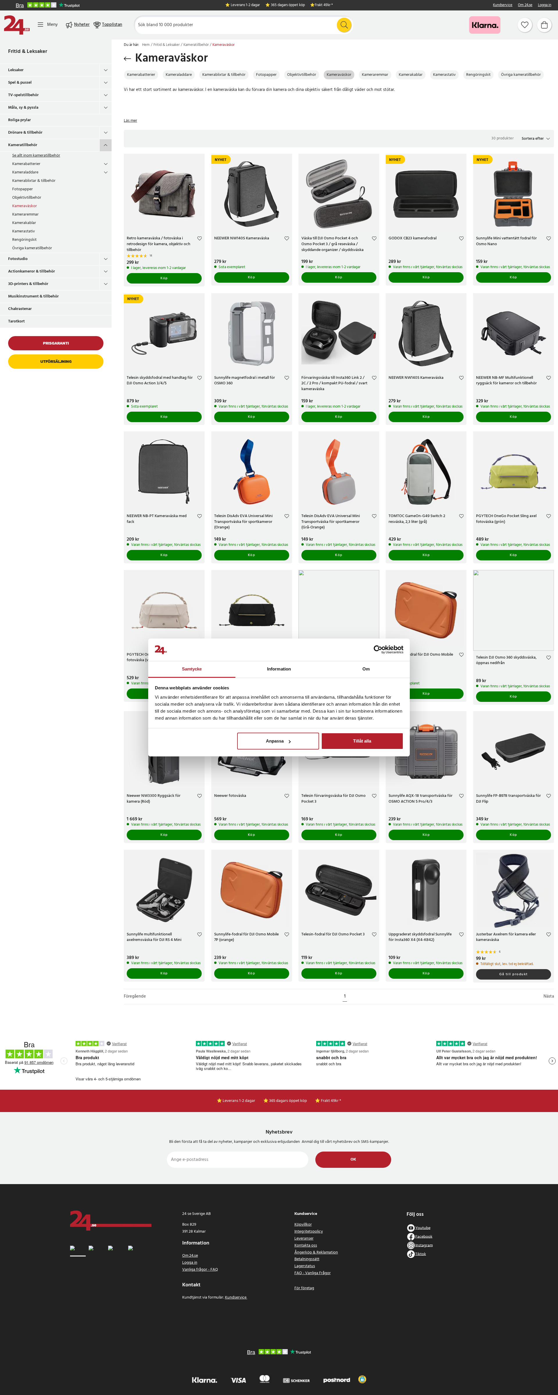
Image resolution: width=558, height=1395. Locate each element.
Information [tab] (279, 668)
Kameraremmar (25, 214)
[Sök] (344, 25)
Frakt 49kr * (324, 5)
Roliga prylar (19, 120)
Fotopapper (22, 189)
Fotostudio (18, 259)
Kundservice (502, 5)
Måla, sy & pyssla (23, 107)
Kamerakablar (24, 223)
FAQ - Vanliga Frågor (312, 1273)
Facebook (423, 1236)
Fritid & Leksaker (27, 51)
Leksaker (16, 70)
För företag (304, 1288)
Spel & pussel (20, 82)
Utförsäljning (55, 361)
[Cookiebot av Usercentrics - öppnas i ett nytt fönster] (378, 649)
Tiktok (420, 1254)
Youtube (422, 1227)
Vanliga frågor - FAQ (200, 1269)
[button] (536, 138)
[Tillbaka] (127, 59)
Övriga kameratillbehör (32, 248)
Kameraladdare (25, 172)
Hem (146, 45)
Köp (164, 278)
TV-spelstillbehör (23, 95)
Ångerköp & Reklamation (316, 1252)
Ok (353, 1159)
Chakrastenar (20, 309)
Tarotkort (16, 321)
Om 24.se (525, 5)
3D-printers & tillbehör (28, 284)
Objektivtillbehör (26, 197)
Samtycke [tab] (192, 668)
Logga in (544, 5)
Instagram (424, 1245)
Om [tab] (366, 668)
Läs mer (130, 120)
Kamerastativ (23, 231)
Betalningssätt (306, 1259)
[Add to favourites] (199, 239)
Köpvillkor (303, 1224)
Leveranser (304, 1238)
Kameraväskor (24, 206)
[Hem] (17, 25)
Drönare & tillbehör (25, 132)
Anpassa (275, 740)
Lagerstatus (304, 1266)
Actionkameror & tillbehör (31, 271)
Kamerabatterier (26, 164)
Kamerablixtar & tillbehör (34, 180)
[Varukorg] (544, 25)
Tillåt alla (362, 740)
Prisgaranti (56, 343)
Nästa (548, 996)
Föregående (135, 996)
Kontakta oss (305, 1245)
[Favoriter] (525, 25)
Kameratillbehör (22, 145)
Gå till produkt (513, 974)
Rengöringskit (24, 239)
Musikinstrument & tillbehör (33, 296)
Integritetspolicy (308, 1231)
